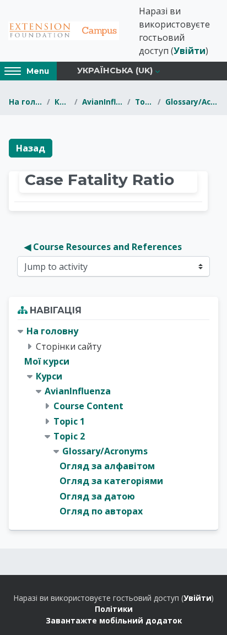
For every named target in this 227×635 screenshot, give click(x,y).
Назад (30, 148)
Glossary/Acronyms (191, 101)
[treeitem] (113, 421)
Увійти (190, 51)
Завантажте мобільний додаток (114, 620)
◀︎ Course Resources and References (103, 247)
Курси (62, 101)
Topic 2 (144, 101)
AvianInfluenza (102, 101)
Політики (114, 609)
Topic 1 (69, 421)
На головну (25, 101)
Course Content (88, 406)
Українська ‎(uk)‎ (115, 70)
